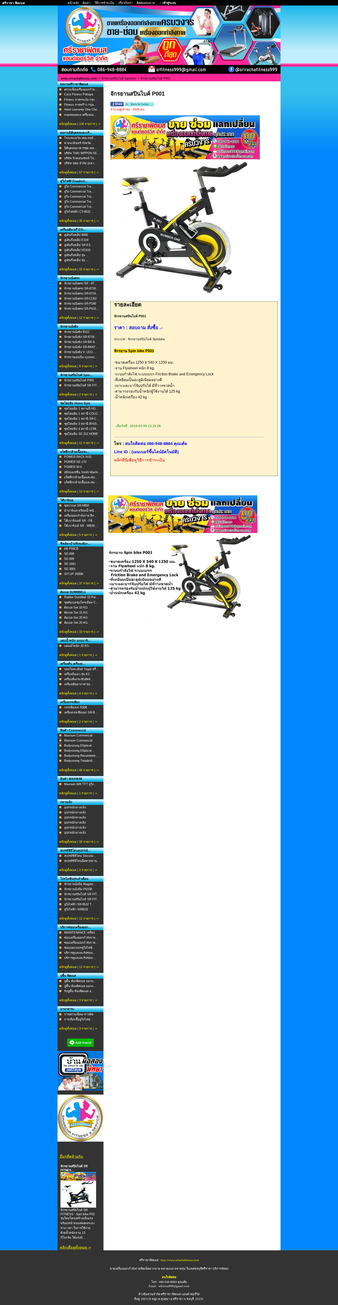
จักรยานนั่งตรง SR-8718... (81, 288)
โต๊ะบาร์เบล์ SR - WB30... (80, 525)
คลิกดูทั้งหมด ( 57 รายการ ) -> (79, 172)
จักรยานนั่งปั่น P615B (78, 889)
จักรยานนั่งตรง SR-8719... (81, 293)
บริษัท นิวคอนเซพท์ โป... (80, 158)
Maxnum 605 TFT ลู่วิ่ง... (80, 784)
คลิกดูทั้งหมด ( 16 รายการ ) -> (79, 842)
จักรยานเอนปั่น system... (80, 357)
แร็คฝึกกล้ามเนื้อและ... (75, 451)
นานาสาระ (67, 1009)
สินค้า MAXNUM (71, 779)
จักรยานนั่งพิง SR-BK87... (81, 347)
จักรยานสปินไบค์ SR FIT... (81, 385)
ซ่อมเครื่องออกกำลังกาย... (81, 937)
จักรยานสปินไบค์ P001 (79, 380)
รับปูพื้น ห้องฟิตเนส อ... (79, 991)
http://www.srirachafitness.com (180, 1260)
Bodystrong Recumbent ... (81, 755)
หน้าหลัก (74, 3)
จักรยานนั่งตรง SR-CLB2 (80, 298)
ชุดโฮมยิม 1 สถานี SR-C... (81, 418)
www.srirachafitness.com (79, 78)
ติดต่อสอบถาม (146, 3)
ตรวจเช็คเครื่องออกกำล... (80, 89)
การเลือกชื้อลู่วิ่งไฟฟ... (78, 1019)
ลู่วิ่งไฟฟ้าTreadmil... (74, 181)
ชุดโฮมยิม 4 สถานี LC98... (81, 428)
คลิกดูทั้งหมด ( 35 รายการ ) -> (79, 221)
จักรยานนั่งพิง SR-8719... (80, 337)
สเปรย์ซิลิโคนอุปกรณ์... (75, 850)
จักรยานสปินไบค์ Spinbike (119, 78)
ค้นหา (86, 3)
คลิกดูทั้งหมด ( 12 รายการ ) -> (79, 318)
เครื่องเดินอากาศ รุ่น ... (79, 684)
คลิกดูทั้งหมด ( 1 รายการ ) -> (78, 655)
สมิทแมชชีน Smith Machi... (82, 472)
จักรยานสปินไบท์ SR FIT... (81, 894)
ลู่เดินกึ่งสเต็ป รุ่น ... (76, 255)
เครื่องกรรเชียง (69, 702)
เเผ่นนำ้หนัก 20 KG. (77, 646)
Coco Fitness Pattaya (78, 94)
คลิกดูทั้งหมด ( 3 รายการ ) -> (78, 1000)
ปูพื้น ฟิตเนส (68, 975)
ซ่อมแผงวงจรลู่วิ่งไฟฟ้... (79, 947)
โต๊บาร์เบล (66, 500)
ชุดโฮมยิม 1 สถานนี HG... (81, 408)
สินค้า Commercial (73, 730)
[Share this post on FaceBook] (117, 105)
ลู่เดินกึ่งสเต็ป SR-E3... (78, 245)
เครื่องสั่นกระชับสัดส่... (78, 679)
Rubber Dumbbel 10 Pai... (81, 597)
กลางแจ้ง (66, 802)
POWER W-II (73, 467)
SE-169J (70, 564)
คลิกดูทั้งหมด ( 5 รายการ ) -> (78, 535)
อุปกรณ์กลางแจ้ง (75, 807)
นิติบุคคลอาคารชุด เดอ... (80, 148)
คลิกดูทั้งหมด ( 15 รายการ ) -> (79, 269)
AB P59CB (71, 548)
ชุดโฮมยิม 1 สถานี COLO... (82, 413)
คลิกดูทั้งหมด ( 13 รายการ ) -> (79, 491)
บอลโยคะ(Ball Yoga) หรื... (81, 669)
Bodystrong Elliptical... (79, 745)
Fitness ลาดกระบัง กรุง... (80, 99)
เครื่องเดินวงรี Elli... (73, 229)
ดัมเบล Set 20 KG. (76, 622)
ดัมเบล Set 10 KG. (76, 607)
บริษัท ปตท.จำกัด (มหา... (80, 163)
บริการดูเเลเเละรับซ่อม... (80, 952)
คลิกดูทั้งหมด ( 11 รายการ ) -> (79, 443)
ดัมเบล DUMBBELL (73, 592)
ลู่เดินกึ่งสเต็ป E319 (76, 240)
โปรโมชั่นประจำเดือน (74, 878)
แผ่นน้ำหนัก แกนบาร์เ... (75, 640)
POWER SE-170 (75, 462)
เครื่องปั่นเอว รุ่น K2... (78, 674)
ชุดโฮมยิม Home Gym (75, 403)
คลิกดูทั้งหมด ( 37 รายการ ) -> (79, 583)
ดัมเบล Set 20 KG (76, 617)
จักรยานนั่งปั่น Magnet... (80, 884)
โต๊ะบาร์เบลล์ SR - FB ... (80, 520)
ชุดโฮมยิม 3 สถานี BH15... (81, 423)
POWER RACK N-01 (78, 457)
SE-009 (69, 558)
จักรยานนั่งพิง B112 (76, 332)
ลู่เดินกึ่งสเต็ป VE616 (77, 250)
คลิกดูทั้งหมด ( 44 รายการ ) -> (79, 770)
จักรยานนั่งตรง (69, 278)
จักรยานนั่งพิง (69, 326)
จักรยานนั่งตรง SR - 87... (80, 283)
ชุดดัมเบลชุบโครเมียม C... (81, 602)
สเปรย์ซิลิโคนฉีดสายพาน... (82, 861)
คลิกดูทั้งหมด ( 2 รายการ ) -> (78, 394)
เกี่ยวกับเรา (125, 3)
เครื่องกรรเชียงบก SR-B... (81, 712)
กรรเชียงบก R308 (75, 707)
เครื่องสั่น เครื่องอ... (72, 663)
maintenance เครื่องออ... (80, 114)
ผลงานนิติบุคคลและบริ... (76, 132)
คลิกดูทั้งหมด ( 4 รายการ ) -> (78, 693)
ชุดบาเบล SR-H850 (76, 505)
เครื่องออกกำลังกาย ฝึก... (80, 515)
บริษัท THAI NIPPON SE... (82, 153)
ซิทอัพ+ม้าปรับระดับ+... (75, 543)
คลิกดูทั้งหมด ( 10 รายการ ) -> (79, 632)
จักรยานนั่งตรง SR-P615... (81, 308)
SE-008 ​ (69, 553)
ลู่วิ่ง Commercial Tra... (79, 186)
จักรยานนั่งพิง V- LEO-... (80, 352)
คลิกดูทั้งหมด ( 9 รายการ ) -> (78, 366)
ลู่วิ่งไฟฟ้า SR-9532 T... (79, 904)
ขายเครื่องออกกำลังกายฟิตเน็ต (129, 1268)
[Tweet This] (139, 105)
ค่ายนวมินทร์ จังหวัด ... (79, 143)
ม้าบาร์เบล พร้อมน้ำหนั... (80, 510)
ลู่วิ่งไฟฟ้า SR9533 (76, 909)
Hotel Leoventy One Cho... (82, 109)
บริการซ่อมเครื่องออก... (75, 927)
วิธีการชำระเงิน (105, 3)
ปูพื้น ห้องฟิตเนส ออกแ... (80, 981)
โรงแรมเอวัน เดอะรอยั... (80, 138)
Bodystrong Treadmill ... (80, 760)
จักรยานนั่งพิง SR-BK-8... (80, 342)
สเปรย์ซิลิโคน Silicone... (80, 856)
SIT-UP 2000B (73, 574)
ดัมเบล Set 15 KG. (76, 612)
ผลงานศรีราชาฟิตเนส (74, 84)
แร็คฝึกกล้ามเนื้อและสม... (80, 477)
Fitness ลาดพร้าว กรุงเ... (80, 104)
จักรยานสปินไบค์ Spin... (76, 375)
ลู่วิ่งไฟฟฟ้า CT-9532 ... (79, 211)
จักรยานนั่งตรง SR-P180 (80, 303)
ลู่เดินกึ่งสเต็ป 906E (76, 235)
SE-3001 (70, 569)
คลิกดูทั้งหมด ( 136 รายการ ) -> (79, 124)
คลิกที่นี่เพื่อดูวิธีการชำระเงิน (139, 460)
